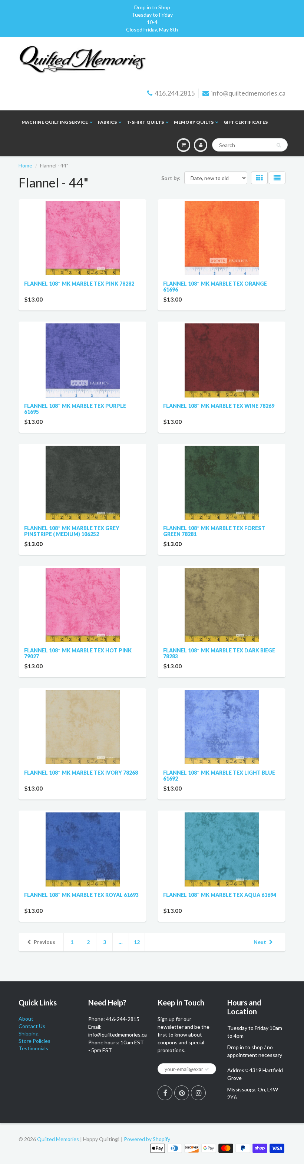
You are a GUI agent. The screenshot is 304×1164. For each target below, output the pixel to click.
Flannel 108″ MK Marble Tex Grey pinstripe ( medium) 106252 (71, 531)
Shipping (29, 1033)
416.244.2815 (175, 93)
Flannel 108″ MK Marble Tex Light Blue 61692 (219, 775)
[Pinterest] (181, 1092)
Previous (44, 942)
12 (137, 942)
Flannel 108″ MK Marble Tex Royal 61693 (81, 895)
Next (260, 942)
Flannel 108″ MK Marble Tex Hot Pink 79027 (78, 653)
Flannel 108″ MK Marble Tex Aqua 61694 (219, 895)
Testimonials (33, 1048)
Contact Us (32, 1026)
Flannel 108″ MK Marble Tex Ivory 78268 (81, 772)
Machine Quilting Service (55, 122)
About (26, 1018)
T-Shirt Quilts (145, 122)
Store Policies (34, 1041)
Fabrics (107, 122)
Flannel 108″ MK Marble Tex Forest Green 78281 (214, 531)
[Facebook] (165, 1092)
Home (25, 165)
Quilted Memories (58, 1139)
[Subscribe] (206, 1069)
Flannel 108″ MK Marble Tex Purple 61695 (75, 409)
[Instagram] (198, 1092)
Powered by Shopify (147, 1139)
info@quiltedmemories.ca (248, 93)
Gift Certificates (246, 122)
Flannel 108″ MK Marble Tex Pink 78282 (79, 283)
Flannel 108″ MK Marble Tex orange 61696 (215, 286)
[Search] (278, 145)
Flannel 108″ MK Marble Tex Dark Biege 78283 (219, 653)
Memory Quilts (194, 122)
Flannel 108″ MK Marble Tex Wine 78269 (218, 406)
